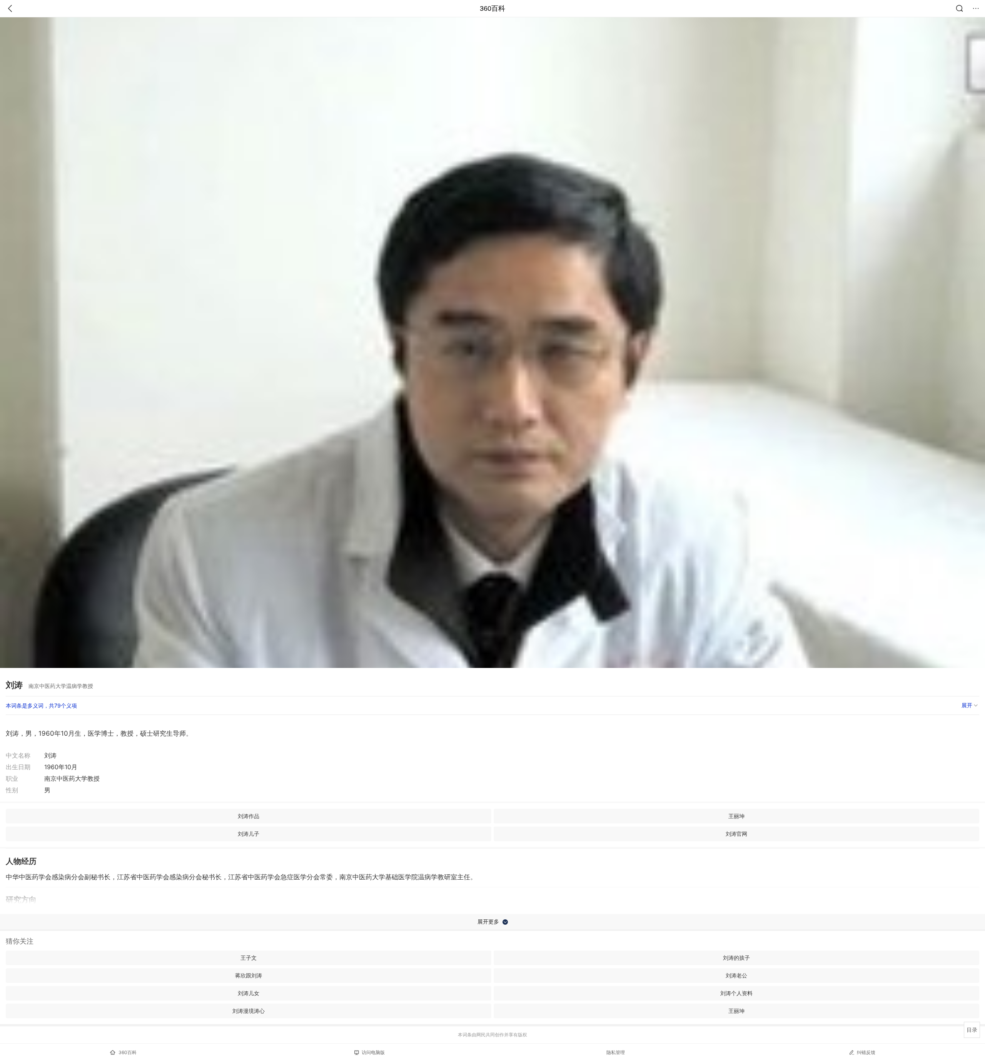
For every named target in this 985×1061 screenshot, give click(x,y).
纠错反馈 (866, 1052)
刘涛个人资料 (736, 993)
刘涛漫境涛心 (248, 1010)
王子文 (248, 957)
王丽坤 (736, 816)
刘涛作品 (248, 816)
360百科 (492, 8)
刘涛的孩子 (736, 957)
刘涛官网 (736, 833)
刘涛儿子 (248, 833)
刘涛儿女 (248, 993)
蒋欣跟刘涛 (248, 975)
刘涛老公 (736, 975)
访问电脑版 (373, 1052)
